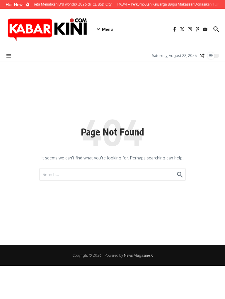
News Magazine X (138, 255)
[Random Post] (202, 55)
